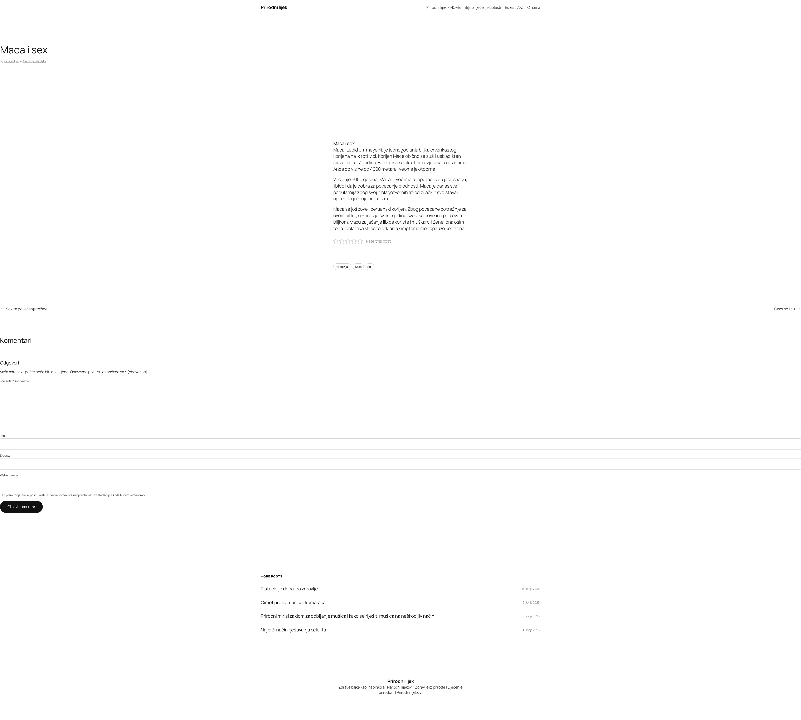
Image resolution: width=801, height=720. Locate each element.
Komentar (15, 381)
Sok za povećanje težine (26, 308)
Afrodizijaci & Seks (34, 61)
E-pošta (5, 455)
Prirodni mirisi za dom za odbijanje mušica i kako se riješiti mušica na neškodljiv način (347, 616)
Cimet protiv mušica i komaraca (293, 602)
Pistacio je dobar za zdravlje (289, 588)
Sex (369, 267)
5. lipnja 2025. (531, 602)
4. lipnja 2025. (531, 630)
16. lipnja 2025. (531, 589)
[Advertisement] (125, 107)
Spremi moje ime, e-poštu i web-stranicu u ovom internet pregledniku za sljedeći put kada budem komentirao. (74, 495)
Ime (2, 436)
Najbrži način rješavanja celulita (293, 629)
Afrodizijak (342, 267)
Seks (358, 267)
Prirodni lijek (274, 7)
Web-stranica (9, 475)
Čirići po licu (784, 308)
